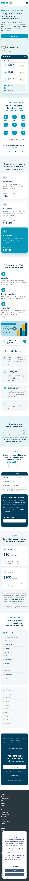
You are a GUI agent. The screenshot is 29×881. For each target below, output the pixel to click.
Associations (4, 816)
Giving (3, 823)
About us (3, 796)
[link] (6, 2)
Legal (2, 805)
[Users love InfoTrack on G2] (3, 48)
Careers (3, 803)
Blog (2, 830)
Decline (14, 874)
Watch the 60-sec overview (15, 41)
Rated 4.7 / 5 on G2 (12, 48)
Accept (14, 870)
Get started (14, 36)
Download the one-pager (15, 521)
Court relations (5, 814)
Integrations (4, 812)
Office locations (5, 801)
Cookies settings (14, 866)
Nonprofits (4, 819)
